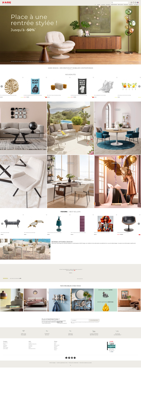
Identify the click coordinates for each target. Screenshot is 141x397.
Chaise (23, 163)
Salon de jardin (70, 110)
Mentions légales (52, 362)
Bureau (70, 163)
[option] (70, 35)
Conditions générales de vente (62, 362)
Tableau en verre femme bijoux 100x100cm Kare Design (102, 232)
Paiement (30, 346)
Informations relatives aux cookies (85, 362)
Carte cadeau (118, 163)
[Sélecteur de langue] (137, 2)
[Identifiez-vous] (131, 2)
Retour (30, 347)
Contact (30, 342)
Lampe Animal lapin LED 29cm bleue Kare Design (54, 232)
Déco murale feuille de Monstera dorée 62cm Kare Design (8, 95)
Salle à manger (56, 345)
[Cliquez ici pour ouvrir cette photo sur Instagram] (94, 312)
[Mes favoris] (133, 2)
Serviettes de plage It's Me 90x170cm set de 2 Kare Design (79, 95)
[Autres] (96, 5)
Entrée (55, 342)
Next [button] (139, 86)
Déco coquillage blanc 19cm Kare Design (100, 95)
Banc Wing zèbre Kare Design (5, 232)
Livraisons (30, 345)
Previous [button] (2, 86)
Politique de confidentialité (74, 362)
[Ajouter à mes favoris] (22, 77)
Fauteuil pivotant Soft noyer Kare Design (123, 232)
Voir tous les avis (80, 278)
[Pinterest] (72, 357)
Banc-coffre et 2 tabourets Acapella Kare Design (54, 95)
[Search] (112, 2)
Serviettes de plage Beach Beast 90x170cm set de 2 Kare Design (33, 95)
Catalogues (5, 345)
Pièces (55, 349)
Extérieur (55, 348)
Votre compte (5, 347)
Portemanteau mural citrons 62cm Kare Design (124, 95)
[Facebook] (66, 357)
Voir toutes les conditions (62, 323)
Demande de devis (32, 348)
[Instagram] (75, 357)
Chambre (55, 346)
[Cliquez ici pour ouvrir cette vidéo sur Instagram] (0, 312)
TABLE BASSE (23, 110)
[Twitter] (69, 357)
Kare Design (5, 342)
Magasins (5, 346)
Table (117, 110)
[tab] (65, 212)
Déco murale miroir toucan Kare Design (29, 232)
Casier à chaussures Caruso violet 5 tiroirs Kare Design (78, 232)
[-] (70, 35)
